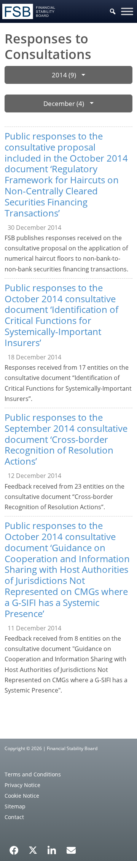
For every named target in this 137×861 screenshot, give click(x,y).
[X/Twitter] (33, 849)
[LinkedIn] (52, 847)
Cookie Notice (22, 795)
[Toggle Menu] (127, 11)
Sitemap (15, 806)
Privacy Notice (22, 785)
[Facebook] (14, 847)
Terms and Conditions (33, 774)
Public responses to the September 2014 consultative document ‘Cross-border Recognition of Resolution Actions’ (66, 439)
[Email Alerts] (71, 849)
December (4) (63, 103)
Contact (14, 817)
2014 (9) (64, 75)
